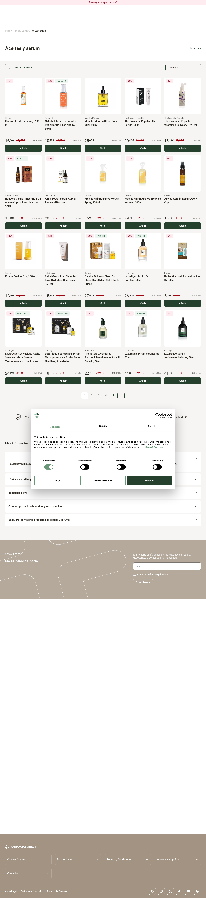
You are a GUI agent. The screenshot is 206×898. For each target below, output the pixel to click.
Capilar (25, 30)
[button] (78, 859)
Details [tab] (103, 426)
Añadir (23, 148)
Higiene (16, 30)
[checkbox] (134, 574)
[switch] (84, 467)
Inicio (7, 30)
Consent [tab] (55, 426)
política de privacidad (158, 574)
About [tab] (151, 426)
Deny (57, 480)
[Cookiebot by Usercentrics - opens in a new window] (158, 415)
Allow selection (103, 480)
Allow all (149, 480)
